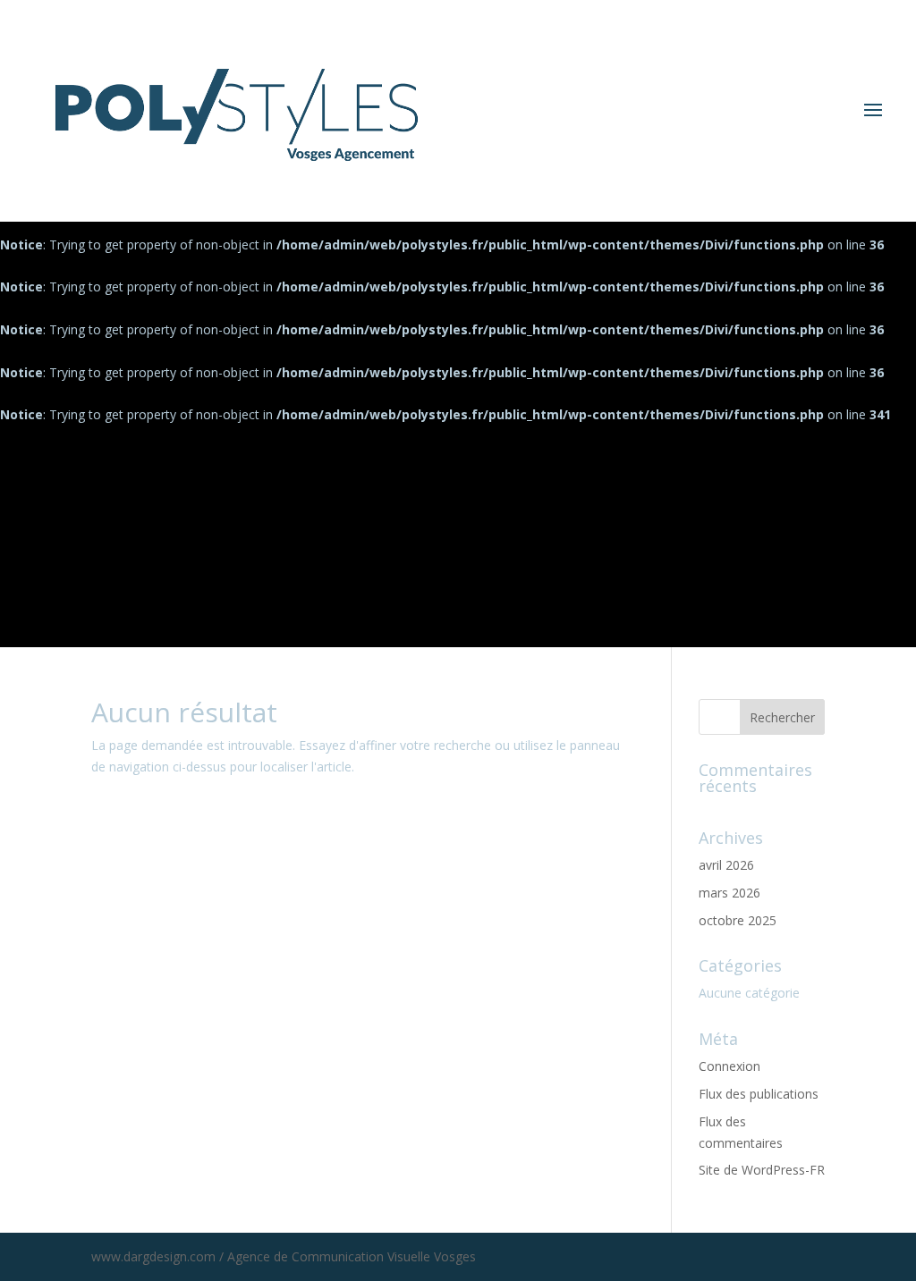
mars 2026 (729, 892)
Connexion (729, 1066)
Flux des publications (758, 1093)
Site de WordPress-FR (762, 1169)
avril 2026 (726, 864)
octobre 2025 (737, 920)
